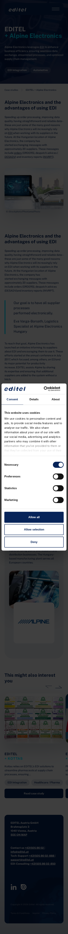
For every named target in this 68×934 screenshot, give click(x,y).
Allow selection (34, 529)
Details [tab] (34, 399)
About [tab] (56, 399)
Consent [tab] (12, 399)
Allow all (34, 517)
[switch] (58, 476)
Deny (34, 542)
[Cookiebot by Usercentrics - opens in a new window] (48, 388)
